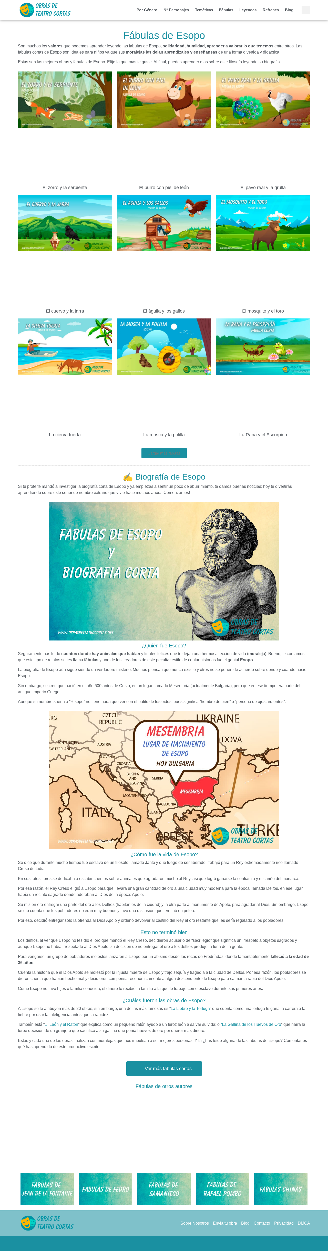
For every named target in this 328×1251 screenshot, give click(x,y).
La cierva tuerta (65, 434)
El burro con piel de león (164, 187)
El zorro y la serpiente (65, 187)
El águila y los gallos (164, 311)
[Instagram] (174, 1243)
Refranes (271, 10)
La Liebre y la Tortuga (190, 1008)
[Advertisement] (164, 1130)
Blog (289, 10)
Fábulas (226, 10)
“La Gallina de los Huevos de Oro (251, 1024)
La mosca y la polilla (164, 434)
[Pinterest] (164, 1243)
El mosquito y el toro (263, 311)
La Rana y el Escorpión (263, 434)
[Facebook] (144, 1243)
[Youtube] (183, 1243)
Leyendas (248, 10)
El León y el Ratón (61, 1024)
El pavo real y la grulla (263, 187)
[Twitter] (154, 1243)
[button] (306, 10)
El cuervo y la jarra (65, 311)
